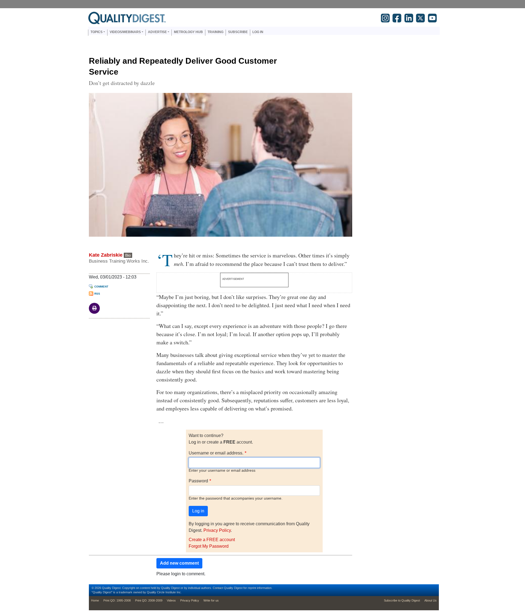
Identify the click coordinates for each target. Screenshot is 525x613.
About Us (430, 600)
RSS (97, 293)
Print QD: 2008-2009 (148, 600)
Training (215, 32)
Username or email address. (216, 453)
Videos (171, 600)
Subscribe (238, 32)
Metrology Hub (188, 32)
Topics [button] (97, 32)
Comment (101, 286)
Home (95, 600)
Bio (128, 255)
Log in (257, 32)
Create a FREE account (212, 539)
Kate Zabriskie (105, 255)
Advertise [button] (157, 32)
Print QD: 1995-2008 (117, 600)
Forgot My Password (209, 546)
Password (198, 481)
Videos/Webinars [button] (125, 32)
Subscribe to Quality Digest (402, 600)
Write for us (211, 600)
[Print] (94, 308)
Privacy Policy (217, 530)
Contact (218, 587)
